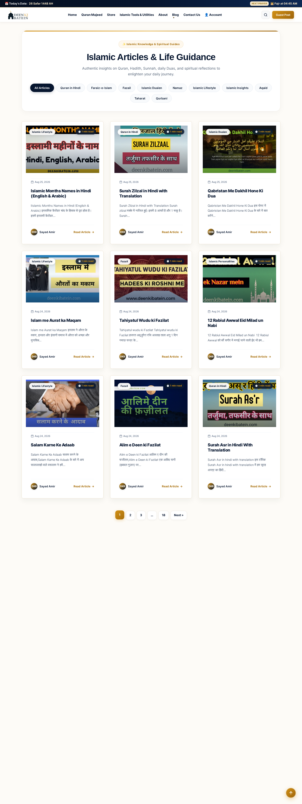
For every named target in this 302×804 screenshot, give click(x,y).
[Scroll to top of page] (291, 793)
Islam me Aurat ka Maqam (56, 320)
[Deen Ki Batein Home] (18, 14)
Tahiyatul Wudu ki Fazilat (144, 320)
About (163, 15)
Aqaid (263, 88)
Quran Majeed (92, 15)
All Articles (42, 88)
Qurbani (161, 98)
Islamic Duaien (152, 88)
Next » (178, 515)
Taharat (140, 98)
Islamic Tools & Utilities (137, 15)
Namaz (177, 88)
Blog (175, 15)
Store (111, 15)
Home (72, 15)
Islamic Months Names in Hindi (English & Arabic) (61, 193)
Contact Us (191, 15)
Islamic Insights (237, 88)
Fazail (127, 88)
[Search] (266, 15)
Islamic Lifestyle (204, 88)
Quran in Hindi (70, 88)
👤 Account (213, 15)
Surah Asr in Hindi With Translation (230, 447)
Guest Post (283, 14)
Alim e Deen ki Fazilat (140, 444)
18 (163, 515)
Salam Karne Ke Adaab (52, 444)
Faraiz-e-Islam (101, 88)
